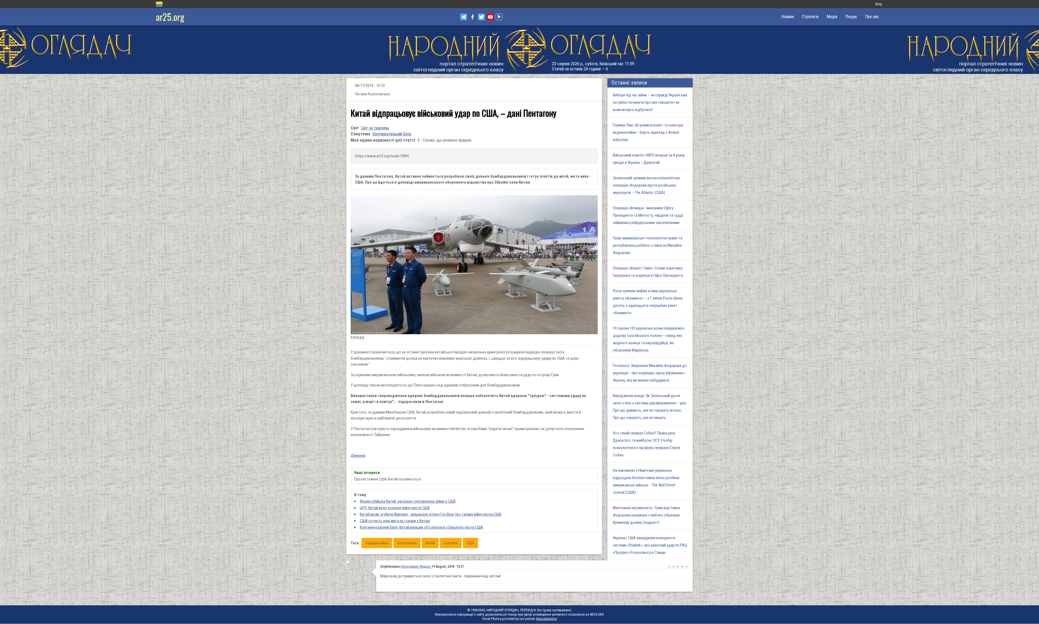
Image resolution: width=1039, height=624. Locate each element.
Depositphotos (546, 619)
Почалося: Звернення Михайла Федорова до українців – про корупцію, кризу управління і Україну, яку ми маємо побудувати (650, 373)
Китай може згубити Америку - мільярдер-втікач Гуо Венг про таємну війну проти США (430, 514)
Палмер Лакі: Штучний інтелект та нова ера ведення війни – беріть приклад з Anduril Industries (648, 132)
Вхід (879, 4)
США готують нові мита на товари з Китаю (395, 520)
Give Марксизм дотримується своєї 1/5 (669, 566)
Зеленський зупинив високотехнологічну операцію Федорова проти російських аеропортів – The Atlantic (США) (646, 185)
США (470, 543)
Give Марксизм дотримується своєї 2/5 (673, 566)
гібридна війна (376, 543)
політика (451, 543)
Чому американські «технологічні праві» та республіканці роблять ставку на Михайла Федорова (647, 245)
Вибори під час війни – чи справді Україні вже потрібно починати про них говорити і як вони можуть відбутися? (650, 102)
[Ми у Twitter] (481, 17)
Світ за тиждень (375, 128)
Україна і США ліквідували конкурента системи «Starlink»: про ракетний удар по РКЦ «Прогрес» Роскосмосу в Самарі (650, 545)
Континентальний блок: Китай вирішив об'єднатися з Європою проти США (421, 527)
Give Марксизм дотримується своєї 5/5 (686, 566)
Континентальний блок (392, 133)
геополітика (407, 543)
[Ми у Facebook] (472, 17)
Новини (787, 16)
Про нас (872, 16)
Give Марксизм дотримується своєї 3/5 (678, 566)
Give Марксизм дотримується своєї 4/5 (682, 566)
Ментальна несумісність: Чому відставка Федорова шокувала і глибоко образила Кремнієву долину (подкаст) (646, 515)
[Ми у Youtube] (490, 17)
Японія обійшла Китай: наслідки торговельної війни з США (408, 501)
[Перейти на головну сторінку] (519, 49)
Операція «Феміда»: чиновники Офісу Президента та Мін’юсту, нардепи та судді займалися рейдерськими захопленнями (648, 215)
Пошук (851, 16)
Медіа (832, 16)
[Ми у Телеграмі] (463, 17)
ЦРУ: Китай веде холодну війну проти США (395, 507)
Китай (430, 543)
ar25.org (170, 17)
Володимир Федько (417, 566)
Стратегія (810, 16)
